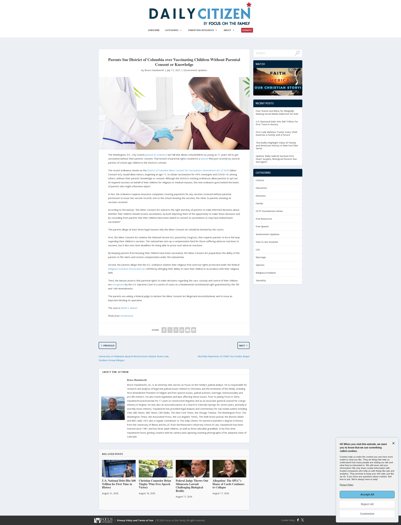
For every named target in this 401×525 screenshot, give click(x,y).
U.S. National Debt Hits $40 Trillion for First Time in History (277, 123)
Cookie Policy (288, 520)
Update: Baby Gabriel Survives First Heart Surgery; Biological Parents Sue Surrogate (276, 158)
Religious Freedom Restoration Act (127, 268)
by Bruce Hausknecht (153, 70)
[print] (193, 330)
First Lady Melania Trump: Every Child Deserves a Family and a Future (276, 133)
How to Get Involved (267, 241)
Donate (247, 30)
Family (259, 203)
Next (242, 345)
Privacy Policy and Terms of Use (135, 520)
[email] (187, 330)
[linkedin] (181, 330)
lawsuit (204, 158)
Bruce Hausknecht (137, 380)
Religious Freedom (266, 272)
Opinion (260, 264)
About (227, 30)
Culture (260, 180)
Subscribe (154, 30)
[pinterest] (175, 330)
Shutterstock (126, 315)
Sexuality (261, 280)
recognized (118, 284)
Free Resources (264, 218)
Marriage (261, 257)
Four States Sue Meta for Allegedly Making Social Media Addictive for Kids (277, 112)
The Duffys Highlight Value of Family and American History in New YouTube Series (277, 145)
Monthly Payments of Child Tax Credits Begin (224, 356)
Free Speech (262, 226)
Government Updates (195, 70)
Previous (108, 345)
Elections (261, 195)
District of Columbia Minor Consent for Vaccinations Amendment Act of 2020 (188, 170)
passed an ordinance (156, 154)
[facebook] (164, 330)
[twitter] (169, 330)
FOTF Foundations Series (269, 211)
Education (261, 187)
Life (258, 249)
